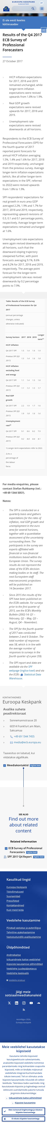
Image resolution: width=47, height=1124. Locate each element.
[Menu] (42, 8)
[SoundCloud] (38, 1003)
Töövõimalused (15, 892)
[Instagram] (24, 1003)
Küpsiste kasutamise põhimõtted (25, 964)
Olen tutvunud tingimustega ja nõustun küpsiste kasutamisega (25, 1111)
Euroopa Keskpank (17, 887)
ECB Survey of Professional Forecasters (25, 850)
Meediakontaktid (17, 765)
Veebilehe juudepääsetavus (22, 969)
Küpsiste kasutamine (25, 1103)
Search (33, 8)
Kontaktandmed (15, 905)
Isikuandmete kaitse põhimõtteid (25, 1098)
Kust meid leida (15, 910)
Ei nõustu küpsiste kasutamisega (25, 1119)
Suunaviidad (13, 896)
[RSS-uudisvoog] (24, 1010)
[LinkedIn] (16, 1003)
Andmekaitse (14, 955)
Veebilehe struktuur (17, 980)
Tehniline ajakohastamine (21, 932)
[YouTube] (31, 1003)
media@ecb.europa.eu (27, 742)
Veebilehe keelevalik (18, 973)
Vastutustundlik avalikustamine (24, 937)
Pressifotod (13, 901)
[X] (9, 1003)
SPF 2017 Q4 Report (19, 857)
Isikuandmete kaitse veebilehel (23, 960)
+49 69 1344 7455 (24, 736)
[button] (42, 3)
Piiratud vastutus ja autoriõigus (24, 928)
